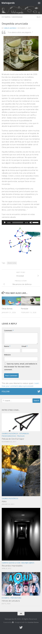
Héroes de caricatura (11, 600)
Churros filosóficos (10, 433)
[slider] (36, 222)
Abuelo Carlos (12, 263)
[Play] (5, 222)
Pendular (24, 308)
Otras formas (7, 308)
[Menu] (39, 3)
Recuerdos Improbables (12, 565)
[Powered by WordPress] (13, 622)
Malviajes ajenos (27, 563)
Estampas (6, 17)
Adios (4, 501)
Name (7, 346)
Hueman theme (33, 622)
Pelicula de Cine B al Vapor (13, 438)
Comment (9, 330)
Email (25, 346)
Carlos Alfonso (10, 28)
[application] (21, 222)
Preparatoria (16, 598)
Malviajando (8, 2)
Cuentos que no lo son (11, 563)
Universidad (17, 17)
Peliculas (21, 436)
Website (7, 355)
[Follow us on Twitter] (38, 391)
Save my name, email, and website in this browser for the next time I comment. (20, 367)
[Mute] (31, 222)
